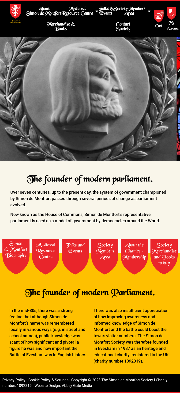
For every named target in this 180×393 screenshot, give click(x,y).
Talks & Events (106, 11)
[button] (9, 99)
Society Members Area (129, 11)
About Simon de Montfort (43, 11)
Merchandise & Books (60, 26)
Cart (158, 26)
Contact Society (123, 26)
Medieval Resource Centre (77, 11)
